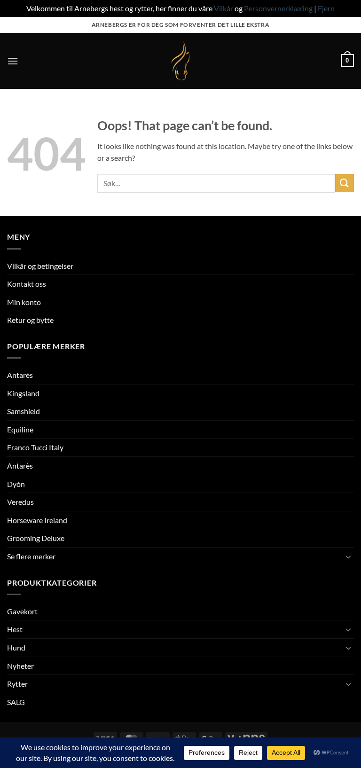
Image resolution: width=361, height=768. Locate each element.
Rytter (17, 683)
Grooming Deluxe (35, 537)
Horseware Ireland (37, 520)
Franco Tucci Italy (35, 447)
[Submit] (344, 183)
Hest (15, 629)
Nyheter (20, 665)
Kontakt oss (26, 283)
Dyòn (16, 483)
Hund (16, 647)
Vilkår (223, 8)
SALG (16, 701)
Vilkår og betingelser (40, 265)
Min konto (24, 302)
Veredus (20, 501)
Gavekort (22, 611)
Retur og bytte (30, 319)
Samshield (23, 411)
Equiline (20, 429)
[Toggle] (348, 556)
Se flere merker (31, 556)
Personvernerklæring (278, 8)
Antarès (20, 374)
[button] (12, 60)
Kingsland (23, 393)
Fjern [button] (326, 8)
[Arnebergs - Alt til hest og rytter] (180, 61)
